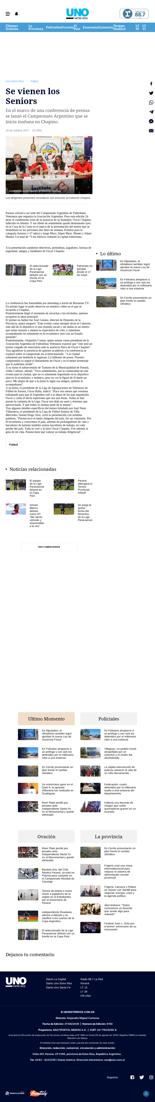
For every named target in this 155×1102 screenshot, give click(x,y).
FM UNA (86, 995)
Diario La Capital (56, 979)
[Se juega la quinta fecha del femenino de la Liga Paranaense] (73, 515)
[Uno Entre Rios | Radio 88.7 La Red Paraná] (133, 14)
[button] (8, 14)
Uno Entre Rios (15, 81)
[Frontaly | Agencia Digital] (35, 1094)
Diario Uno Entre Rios (59, 983)
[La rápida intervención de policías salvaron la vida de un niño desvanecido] (108, 771)
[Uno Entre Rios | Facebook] (132, 1077)
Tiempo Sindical (119, 27)
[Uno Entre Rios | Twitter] (142, 1077)
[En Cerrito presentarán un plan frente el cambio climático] (124, 301)
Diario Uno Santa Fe (58, 987)
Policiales (53, 27)
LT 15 (144, 27)
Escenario (105, 27)
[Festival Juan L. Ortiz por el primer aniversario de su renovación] (108, 927)
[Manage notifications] (146, 1094)
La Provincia (36, 27)
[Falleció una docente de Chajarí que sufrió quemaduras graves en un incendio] (108, 807)
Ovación (67, 27)
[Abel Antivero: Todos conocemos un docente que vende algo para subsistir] (108, 910)
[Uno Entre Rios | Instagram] (151, 1077)
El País (77, 27)
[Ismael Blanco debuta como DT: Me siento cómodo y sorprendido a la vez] (25, 515)
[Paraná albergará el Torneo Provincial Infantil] (73, 488)
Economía (90, 27)
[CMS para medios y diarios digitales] (15, 1093)
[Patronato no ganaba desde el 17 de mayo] (72, 270)
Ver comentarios (49, 547)
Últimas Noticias (12, 27)
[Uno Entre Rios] (77, 13)
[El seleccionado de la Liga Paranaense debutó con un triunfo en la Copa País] (27, 273)
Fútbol (34, 81)
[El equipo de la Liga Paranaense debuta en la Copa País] (25, 488)
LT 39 (137, 27)
